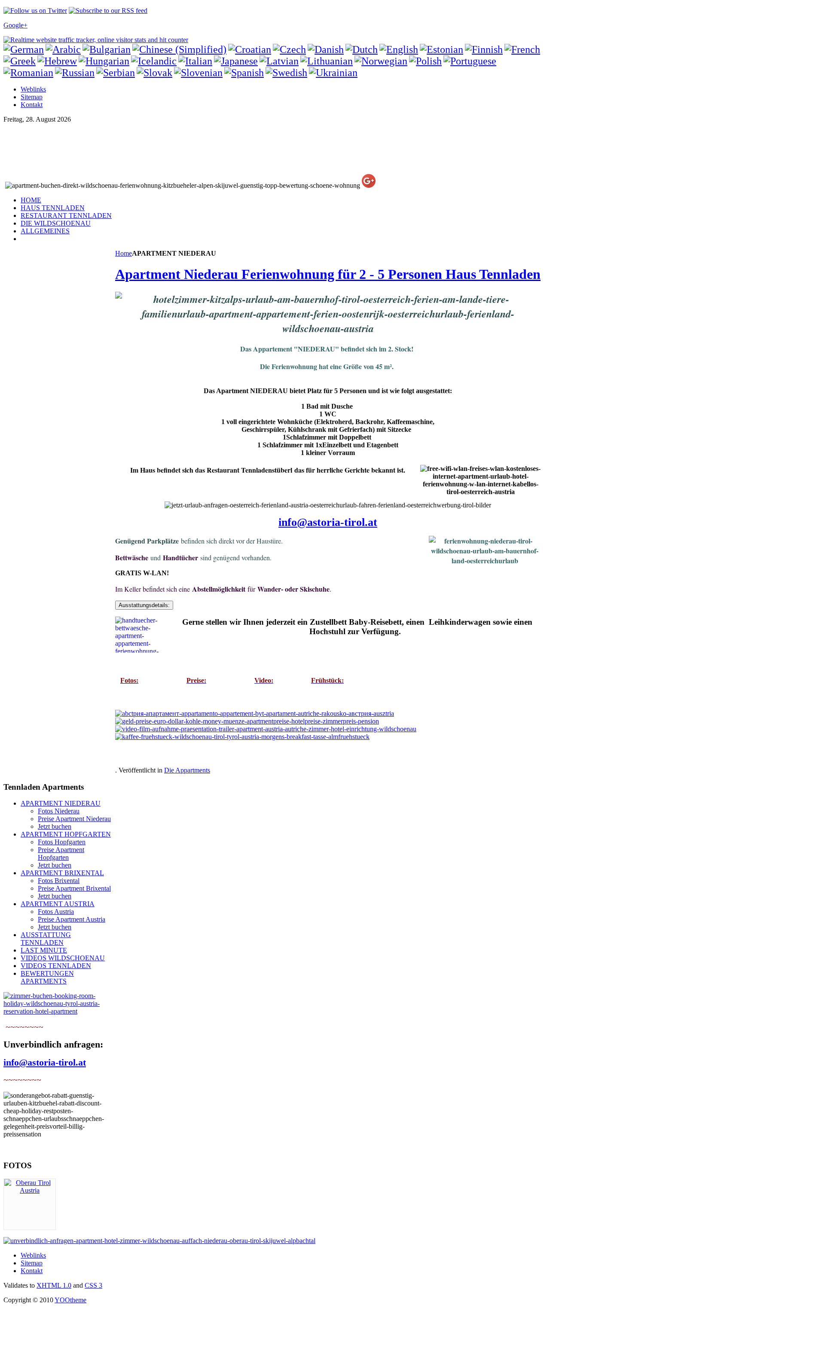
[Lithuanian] (326, 61)
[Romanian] (28, 73)
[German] (23, 49)
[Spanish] (244, 73)
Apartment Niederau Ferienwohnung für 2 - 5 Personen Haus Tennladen (328, 274)
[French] (522, 49)
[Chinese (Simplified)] (179, 49)
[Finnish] (484, 49)
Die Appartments (187, 770)
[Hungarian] (104, 61)
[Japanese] (236, 61)
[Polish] (425, 61)
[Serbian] (115, 73)
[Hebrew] (57, 61)
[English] (398, 49)
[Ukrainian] (333, 73)
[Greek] (19, 61)
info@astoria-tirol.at (327, 522)
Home (123, 253)
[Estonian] (441, 49)
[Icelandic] (154, 61)
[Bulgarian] (106, 49)
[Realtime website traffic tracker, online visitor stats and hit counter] (95, 39)
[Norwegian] (380, 61)
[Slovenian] (198, 73)
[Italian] (195, 61)
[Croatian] (249, 49)
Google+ (15, 25)
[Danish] (326, 49)
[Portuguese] (469, 61)
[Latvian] (279, 61)
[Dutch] (361, 49)
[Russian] (75, 73)
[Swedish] (286, 73)
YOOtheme (70, 1300)
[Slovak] (154, 73)
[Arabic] (63, 49)
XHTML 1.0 (54, 1285)
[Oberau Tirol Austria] (29, 1190)
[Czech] (289, 49)
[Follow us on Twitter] (35, 10)
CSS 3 (93, 1285)
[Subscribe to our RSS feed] (108, 10)
